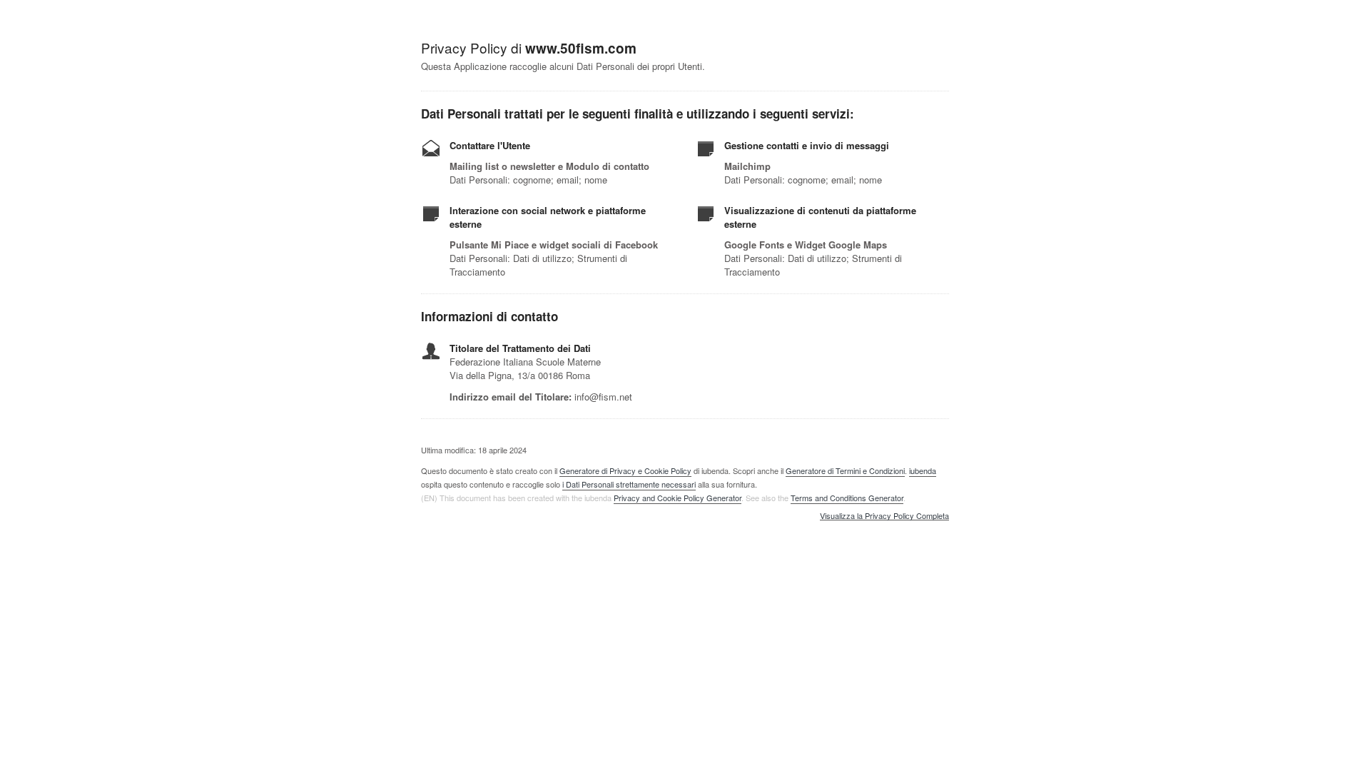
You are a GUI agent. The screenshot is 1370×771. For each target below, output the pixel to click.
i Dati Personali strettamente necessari (629, 484)
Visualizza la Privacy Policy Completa (884, 516)
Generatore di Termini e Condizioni (845, 470)
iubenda (922, 470)
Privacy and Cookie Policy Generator (677, 497)
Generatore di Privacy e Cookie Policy (625, 470)
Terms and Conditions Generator (847, 497)
